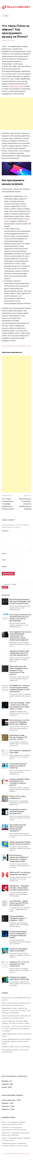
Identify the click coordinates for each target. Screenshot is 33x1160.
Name (4, 553)
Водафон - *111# (7, 1103)
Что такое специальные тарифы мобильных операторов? (8, 502)
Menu (6, 15)
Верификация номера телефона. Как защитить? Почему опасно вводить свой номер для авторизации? (16, 1010)
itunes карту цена (16, 86)
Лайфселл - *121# (8, 1109)
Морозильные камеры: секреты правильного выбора (25, 502)
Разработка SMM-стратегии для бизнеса (16, 1046)
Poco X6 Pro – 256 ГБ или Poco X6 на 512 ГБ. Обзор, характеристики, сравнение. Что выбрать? (16, 1029)
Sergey (4, 1138)
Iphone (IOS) (11, 346)
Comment (5, 530)
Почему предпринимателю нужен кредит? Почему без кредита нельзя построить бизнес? (16, 1041)
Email (4, 560)
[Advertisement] (16, 113)
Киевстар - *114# (8, 1106)
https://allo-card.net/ (23, 1153)
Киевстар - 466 (7, 1084)
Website (4, 566)
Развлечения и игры (23, 346)
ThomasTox (5, 1127)
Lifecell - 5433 (7, 1087)
